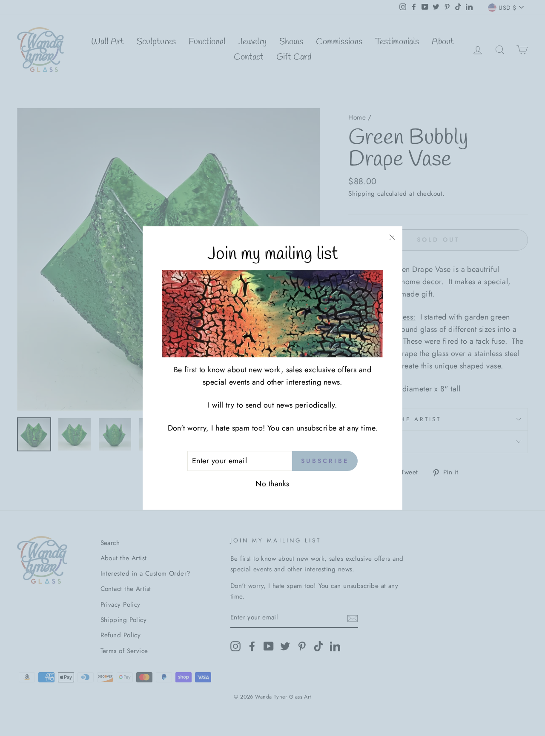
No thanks (272, 483)
